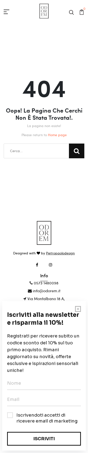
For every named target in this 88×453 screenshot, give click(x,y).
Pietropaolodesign (60, 253)
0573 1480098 (45, 282)
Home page (57, 134)
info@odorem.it (46, 290)
